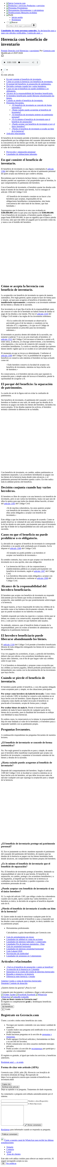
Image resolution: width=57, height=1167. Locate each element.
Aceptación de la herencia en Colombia (22, 969)
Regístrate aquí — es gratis (12, 1062)
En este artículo (7, 75)
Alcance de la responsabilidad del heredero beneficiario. (29, 93)
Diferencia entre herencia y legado (20, 976)
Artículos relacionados (15, 133)
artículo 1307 (39, 571)
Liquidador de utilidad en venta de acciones (24, 939)
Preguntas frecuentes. (15, 103)
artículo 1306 (15, 548)
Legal (8, 1152)
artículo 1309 (6, 355)
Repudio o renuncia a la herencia (20, 974)
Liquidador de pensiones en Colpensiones (23, 956)
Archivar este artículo (10, 1087)
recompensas (36, 1048)
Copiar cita (6, 1084)
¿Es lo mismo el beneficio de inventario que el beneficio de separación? (31, 120)
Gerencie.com (49, 51)
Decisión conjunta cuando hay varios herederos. (26, 86)
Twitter (12, 994)
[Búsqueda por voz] (33, 25)
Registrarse (16, 20)
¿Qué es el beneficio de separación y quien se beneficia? (29, 967)
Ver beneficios (7, 1007)
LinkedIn (24, 997)
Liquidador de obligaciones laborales (21, 154)
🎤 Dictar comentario (33, 1125)
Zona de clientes (13, 1154)
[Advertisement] (28, 253)
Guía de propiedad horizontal (18, 946)
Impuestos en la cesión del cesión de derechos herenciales (30, 972)
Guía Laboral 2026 (14, 951)
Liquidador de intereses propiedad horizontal (25, 949)
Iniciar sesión (17, 17)
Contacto (10, 1149)
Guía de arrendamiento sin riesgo (20, 937)
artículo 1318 (8, 644)
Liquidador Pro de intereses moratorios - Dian (25, 944)
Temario (9, 1147)
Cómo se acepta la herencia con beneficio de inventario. (29, 81)
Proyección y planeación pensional (20, 152)
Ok (3, 1164)
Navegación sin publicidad (17, 953)
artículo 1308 (42, 578)
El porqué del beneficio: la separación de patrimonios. (28, 84)
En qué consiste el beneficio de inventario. (24, 79)
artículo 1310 (42, 314)
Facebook (31, 994)
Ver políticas (11, 1163)
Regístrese (5, 1129)
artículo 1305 (9, 503)
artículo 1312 (6, 339)
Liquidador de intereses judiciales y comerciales (26, 942)
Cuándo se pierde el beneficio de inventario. (24, 100)
